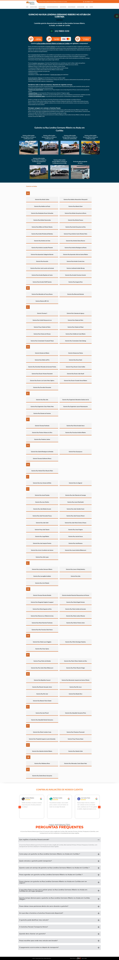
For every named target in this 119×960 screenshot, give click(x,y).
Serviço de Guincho (32, 78)
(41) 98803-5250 (89, 1)
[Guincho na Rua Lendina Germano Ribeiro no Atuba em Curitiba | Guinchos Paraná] (30, 2)
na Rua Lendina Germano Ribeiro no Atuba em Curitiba (53, 43)
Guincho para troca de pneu (35, 94)
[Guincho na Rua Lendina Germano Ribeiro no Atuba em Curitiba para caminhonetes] (70, 154)
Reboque (40, 78)
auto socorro (41, 63)
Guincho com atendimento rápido (37, 96)
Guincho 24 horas (33, 93)
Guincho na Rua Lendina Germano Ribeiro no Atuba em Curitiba (59, 129)
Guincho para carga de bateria (36, 89)
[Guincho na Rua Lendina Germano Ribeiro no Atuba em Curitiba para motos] (90, 154)
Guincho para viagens (55, 74)
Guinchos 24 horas (50, 46)
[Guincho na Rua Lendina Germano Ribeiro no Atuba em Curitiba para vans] (49, 154)
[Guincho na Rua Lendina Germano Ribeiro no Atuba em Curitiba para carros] (28, 154)
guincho (35, 63)
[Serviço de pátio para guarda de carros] (80, 178)
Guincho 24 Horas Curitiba (34, 79)
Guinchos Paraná (36, 54)
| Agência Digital (84, 958)
